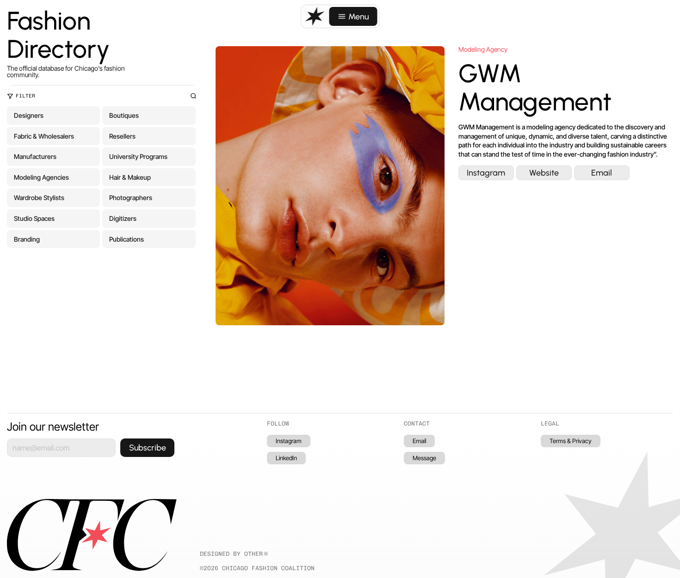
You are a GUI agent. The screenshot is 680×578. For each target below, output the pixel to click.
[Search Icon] (193, 95)
